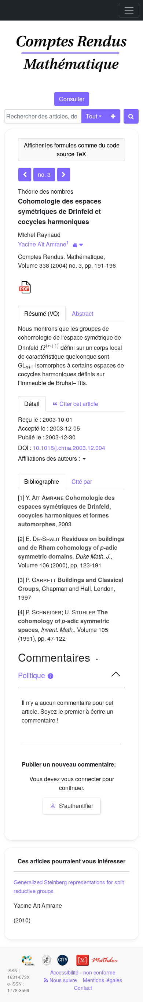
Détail (32, 403)
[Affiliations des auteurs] (78, 245)
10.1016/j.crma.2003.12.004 (69, 447)
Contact (83, 987)
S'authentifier (75, 805)
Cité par (82, 481)
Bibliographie (41, 481)
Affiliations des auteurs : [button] (49, 458)
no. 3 (44, 174)
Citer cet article (78, 403)
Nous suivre (62, 980)
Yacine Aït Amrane (42, 244)
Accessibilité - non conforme (82, 972)
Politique (32, 675)
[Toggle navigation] (129, 10)
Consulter (71, 99)
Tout (91, 116)
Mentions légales (102, 980)
